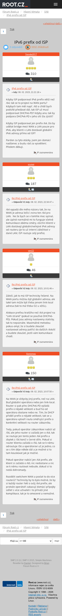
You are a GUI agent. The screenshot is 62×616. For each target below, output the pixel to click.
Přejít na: (14, 541)
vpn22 (31, 250)
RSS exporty (34, 614)
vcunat (31, 164)
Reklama (42, 605)
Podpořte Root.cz (37, 611)
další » (58, 23)
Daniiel (27, 563)
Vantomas (31, 353)
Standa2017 (31, 54)
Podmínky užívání (37, 608)
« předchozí (49, 23)
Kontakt (32, 605)
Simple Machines (43, 560)
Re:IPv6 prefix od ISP (23, 198)
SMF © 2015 (28, 560)
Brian (46, 563)
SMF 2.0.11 (16, 560)
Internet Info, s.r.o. (37, 594)
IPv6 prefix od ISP (22, 88)
